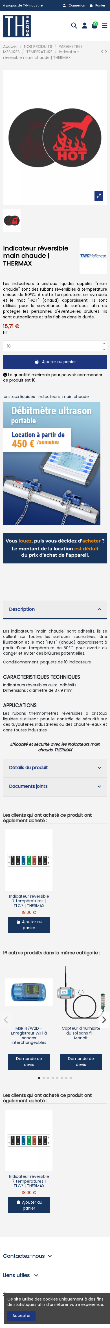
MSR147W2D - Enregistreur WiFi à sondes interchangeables (29, 1035)
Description (22, 609)
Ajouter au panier (59, 362)
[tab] (55, 610)
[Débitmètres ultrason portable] (51, 463)
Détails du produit (28, 767)
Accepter (21, 1315)
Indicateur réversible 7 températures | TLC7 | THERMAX (29, 901)
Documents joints (28, 786)
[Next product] (106, 52)
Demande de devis (29, 1061)
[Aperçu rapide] (29, 889)
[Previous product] (103, 52)
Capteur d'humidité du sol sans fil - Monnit (81, 1033)
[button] (39, 1078)
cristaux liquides (19, 396)
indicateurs (49, 396)
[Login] (85, 26)
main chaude (75, 396)
